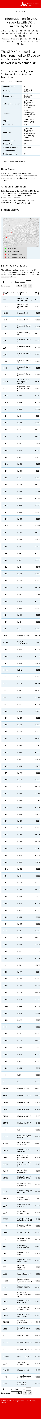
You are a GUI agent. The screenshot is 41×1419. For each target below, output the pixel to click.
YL (17, 41)
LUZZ (5, 1274)
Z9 (33, 41)
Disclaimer (31, 1401)
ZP (18, 43)
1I (21, 31)
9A (10, 33)
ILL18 (5, 1308)
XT (13, 41)
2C (30, 39)
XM (8, 41)
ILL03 (5, 327)
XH (4, 41)
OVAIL (5, 1294)
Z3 (29, 41)
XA (38, 39)
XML (28, 202)
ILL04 (5, 375)
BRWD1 (6, 1322)
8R (3, 33)
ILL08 (5, 368)
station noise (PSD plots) (13, 162)
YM (21, 41)
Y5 (25, 41)
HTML (19, 202)
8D (37, 31)
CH (17, 31)
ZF (37, 41)
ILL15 (5, 1191)
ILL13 (5, 1377)
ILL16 (5, 1226)
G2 (27, 33)
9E (14, 33)
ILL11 (5, 1384)
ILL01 (5, 334)
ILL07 (5, 354)
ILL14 (5, 1212)
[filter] (6, 294)
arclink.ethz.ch (14, 176)
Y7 (16, 35)
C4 (22, 33)
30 (25, 31)
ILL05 (5, 340)
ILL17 (5, 1240)
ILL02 (5, 347)
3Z (26, 39)
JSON (24, 202)
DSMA (5, 1233)
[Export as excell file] (25, 286)
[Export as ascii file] (30, 286)
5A (33, 31)
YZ (20, 35)
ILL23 (5, 1185)
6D (34, 39)
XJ (33, 33)
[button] (2, 4)
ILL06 (5, 361)
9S (19, 33)
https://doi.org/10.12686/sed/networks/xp (18, 200)
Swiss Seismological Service (15, 1401)
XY (37, 33)
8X (7, 33)
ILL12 (5, 1363)
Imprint (3, 1403)
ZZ (24, 35)
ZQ (22, 43)
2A (22, 39)
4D (29, 31)
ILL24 (5, 1205)
